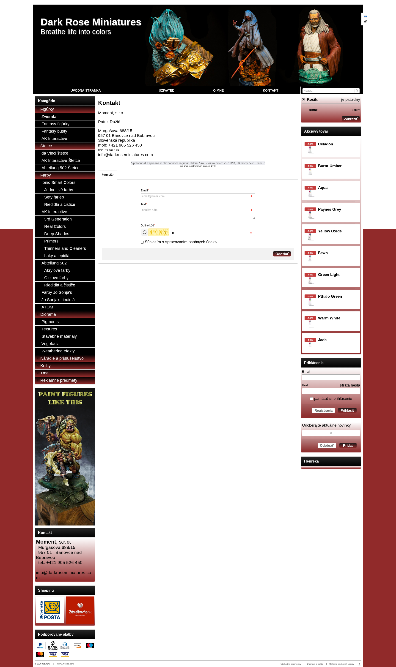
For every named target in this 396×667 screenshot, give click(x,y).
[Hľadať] (357, 90)
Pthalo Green (330, 296)
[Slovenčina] (365, 16)
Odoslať (282, 254)
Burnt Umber (330, 166)
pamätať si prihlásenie (332, 398)
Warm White (329, 318)
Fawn (323, 253)
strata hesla (350, 385)
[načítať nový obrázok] (144, 232)
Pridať (348, 445)
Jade (322, 340)
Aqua (322, 187)
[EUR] (365, 22)
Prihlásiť (347, 410)
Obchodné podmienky (290, 664)
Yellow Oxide (330, 231)
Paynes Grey (329, 209)
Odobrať (327, 445)
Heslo (305, 385)
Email (145, 190)
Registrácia (323, 410)
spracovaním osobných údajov (191, 242)
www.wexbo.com (65, 664)
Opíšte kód (148, 225)
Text (144, 204)
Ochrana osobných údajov (341, 664)
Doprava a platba (315, 664)
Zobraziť (351, 119)
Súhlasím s (180, 242)
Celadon (325, 144)
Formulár (108, 174)
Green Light (329, 274)
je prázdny (350, 99)
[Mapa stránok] (359, 664)
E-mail (306, 371)
